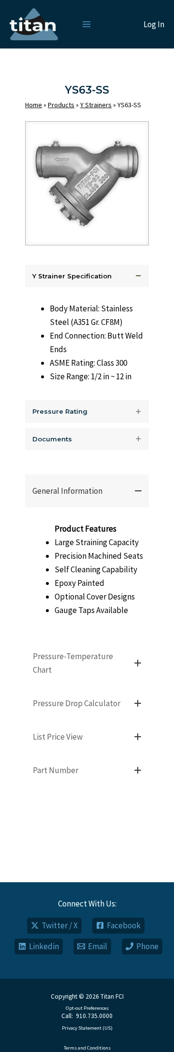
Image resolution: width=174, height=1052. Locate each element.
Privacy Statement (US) (87, 1028)
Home (33, 104)
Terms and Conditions (87, 1048)
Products (61, 104)
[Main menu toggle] (86, 24)
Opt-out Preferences (87, 1008)
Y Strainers (96, 104)
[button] (87, 276)
